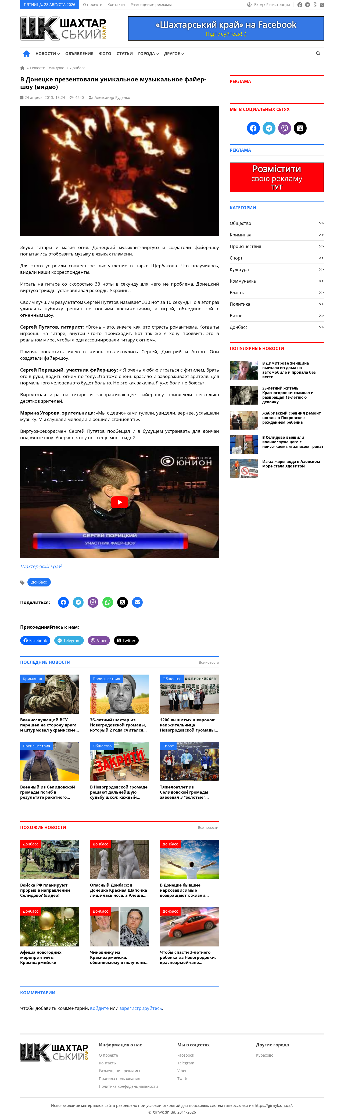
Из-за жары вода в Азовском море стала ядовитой (291, 463)
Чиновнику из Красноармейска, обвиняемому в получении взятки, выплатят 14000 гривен (119, 957)
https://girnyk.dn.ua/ (273, 1105)
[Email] (137, 602)
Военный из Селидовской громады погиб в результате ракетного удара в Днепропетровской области (49, 792)
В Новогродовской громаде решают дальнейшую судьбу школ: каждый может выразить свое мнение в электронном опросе (119, 792)
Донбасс (39, 582)
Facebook (185, 1055)
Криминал (32, 678)
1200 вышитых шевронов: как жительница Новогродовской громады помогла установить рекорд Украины (187, 725)
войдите (99, 1008)
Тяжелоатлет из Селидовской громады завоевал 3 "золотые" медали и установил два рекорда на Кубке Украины (189, 792)
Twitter (183, 1078)
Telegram (185, 1062)
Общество (172, 678)
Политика (277, 304)
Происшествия (106, 678)
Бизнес (277, 316)
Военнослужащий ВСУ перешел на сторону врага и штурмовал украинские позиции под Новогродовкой (48, 725)
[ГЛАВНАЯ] (26, 54)
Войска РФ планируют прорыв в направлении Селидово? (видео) (45, 890)
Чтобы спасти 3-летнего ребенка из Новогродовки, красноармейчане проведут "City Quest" (188, 957)
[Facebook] (63, 602)
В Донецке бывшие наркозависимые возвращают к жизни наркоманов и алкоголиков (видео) (189, 890)
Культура (277, 269)
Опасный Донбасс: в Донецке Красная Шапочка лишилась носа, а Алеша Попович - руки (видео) (118, 890)
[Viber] (93, 602)
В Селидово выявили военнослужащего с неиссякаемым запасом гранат (293, 442)
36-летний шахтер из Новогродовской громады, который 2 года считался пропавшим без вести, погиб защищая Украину (118, 725)
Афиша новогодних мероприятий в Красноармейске (41, 957)
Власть (277, 293)
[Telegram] (78, 602)
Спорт (168, 745)
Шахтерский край (40, 566)
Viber (182, 1070)
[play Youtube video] (119, 502)
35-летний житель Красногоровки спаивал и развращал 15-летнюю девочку (288, 395)
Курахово (264, 1055)
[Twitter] (122, 602)
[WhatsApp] (107, 602)
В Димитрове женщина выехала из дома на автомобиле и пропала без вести (289, 370)
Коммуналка (277, 281)
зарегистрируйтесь (141, 1008)
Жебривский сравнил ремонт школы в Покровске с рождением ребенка (291, 417)
